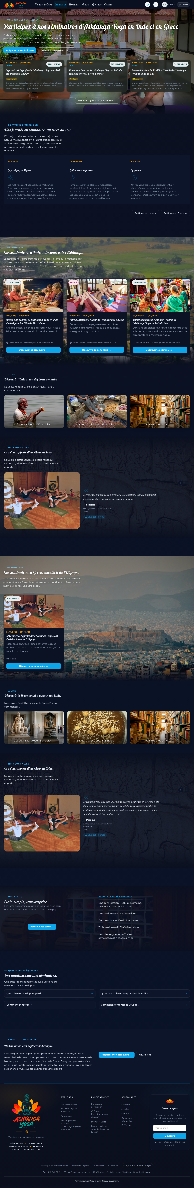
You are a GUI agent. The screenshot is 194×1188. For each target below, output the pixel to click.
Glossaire (96, 4)
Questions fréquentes (126, 1119)
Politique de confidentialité (54, 1165)
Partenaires (98, 1165)
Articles (85, 4)
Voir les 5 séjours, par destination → (97, 100)
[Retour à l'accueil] (15, 4)
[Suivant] (189, 307)
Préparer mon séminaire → (116, 1054)
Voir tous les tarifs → (42, 926)
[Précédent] (4, 307)
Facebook (113, 1165)
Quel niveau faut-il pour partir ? (25, 993)
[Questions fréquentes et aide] (147, 4)
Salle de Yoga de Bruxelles (69, 1110)
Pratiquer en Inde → (145, 213)
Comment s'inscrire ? (19, 1004)
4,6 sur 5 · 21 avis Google (138, 1165)
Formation (74, 4)
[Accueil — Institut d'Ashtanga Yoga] (26, 1111)
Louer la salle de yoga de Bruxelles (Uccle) (100, 1129)
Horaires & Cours (43, 4)
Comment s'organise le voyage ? (120, 1004)
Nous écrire (145, 1054)
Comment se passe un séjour (56, 50)
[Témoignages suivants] (187, 483)
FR (164, 4)
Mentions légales (80, 1165)
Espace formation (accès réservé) (99, 1114)
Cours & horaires (69, 1104)
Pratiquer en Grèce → (175, 213)
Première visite (98, 1122)
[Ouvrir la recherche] (155, 4)
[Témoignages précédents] (180, 483)
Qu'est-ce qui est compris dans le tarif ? (124, 993)
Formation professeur (96, 1105)
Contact (108, 4)
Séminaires (60, 4)
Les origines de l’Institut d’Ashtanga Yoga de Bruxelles (71, 1125)
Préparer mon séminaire (20, 50)
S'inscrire (170, 1136)
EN (171, 4)
